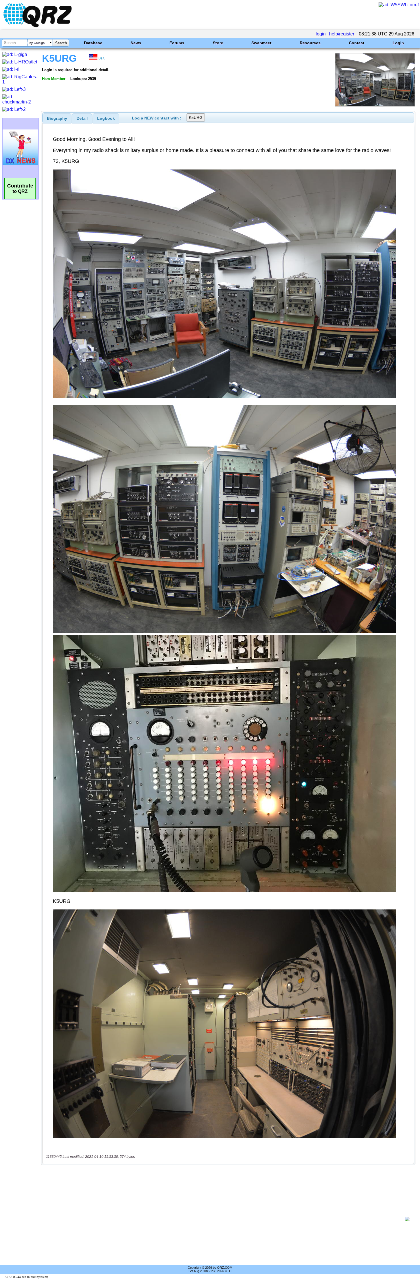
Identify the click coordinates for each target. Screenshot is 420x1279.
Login (398, 43)
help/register (341, 33)
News (136, 43)
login (321, 33)
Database (93, 43)
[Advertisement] (224, 1219)
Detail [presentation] (82, 118)
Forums (176, 43)
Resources (310, 43)
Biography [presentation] (57, 118)
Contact (356, 43)
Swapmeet (261, 43)
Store (218, 43)
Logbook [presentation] (106, 118)
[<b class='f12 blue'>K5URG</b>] (375, 105)
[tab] (57, 118)
